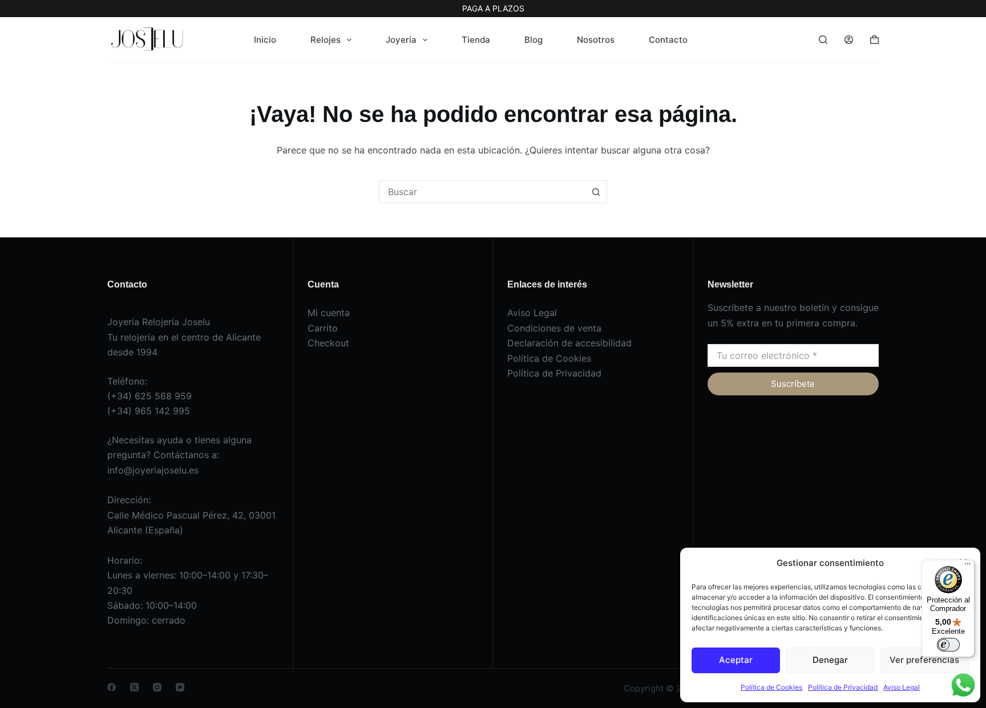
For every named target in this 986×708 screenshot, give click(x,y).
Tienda (476, 39)
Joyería (401, 39)
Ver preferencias (924, 659)
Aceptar (736, 659)
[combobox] (482, 191)
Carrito (323, 328)
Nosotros (596, 39)
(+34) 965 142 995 (148, 410)
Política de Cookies (771, 687)
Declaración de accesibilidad (569, 343)
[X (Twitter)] (134, 687)
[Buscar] (823, 39)
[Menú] (968, 566)
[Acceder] (848, 39)
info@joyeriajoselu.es (153, 470)
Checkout (328, 343)
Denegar (830, 659)
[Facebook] (111, 687)
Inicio (265, 39)
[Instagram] (157, 687)
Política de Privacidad (843, 687)
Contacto (668, 39)
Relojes (325, 39)
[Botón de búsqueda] (596, 192)
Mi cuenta (329, 312)
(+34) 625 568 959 (149, 396)
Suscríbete (793, 383)
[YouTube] (180, 687)
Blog (533, 39)
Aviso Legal (901, 687)
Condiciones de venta (554, 328)
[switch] (948, 645)
